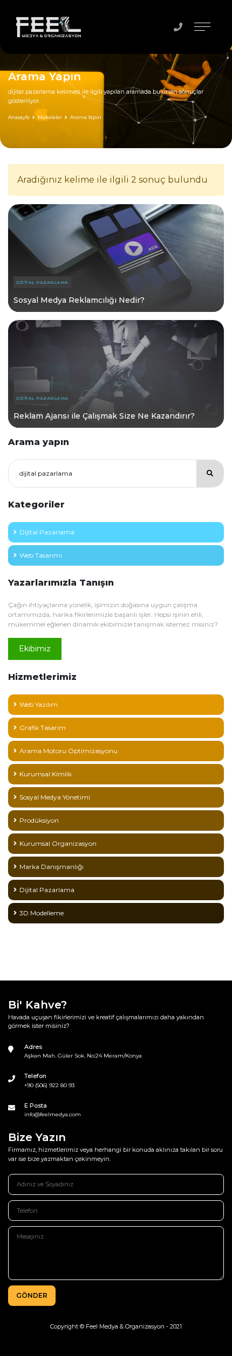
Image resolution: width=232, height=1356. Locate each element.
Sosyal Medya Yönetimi (54, 797)
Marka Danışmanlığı (51, 867)
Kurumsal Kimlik (45, 774)
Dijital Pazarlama (42, 282)
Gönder (31, 1295)
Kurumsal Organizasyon (58, 843)
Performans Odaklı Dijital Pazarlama (77, 936)
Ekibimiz (35, 648)
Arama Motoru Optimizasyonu (68, 751)
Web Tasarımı (40, 555)
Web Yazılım (38, 704)
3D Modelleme (41, 913)
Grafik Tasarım (42, 728)
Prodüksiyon (39, 820)
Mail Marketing (42, 959)
